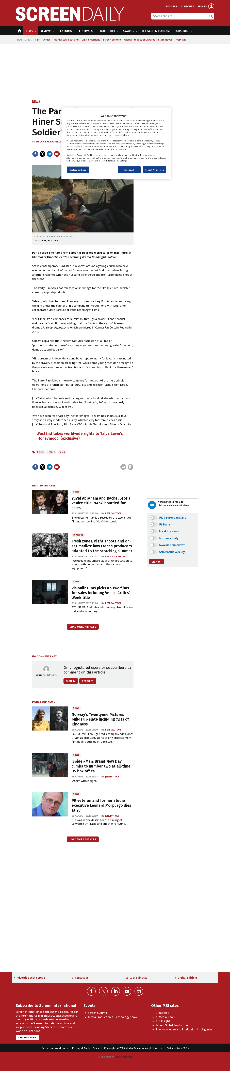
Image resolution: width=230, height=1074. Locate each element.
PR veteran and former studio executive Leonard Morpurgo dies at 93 (101, 805)
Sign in (202, 6)
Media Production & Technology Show (112, 1017)
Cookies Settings (77, 170)
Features (78, 534)
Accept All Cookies (154, 170)
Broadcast (162, 1013)
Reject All (129, 170)
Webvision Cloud (123, 1056)
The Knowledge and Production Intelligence (184, 1029)
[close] (133, 460)
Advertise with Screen (31, 977)
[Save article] (130, 467)
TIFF (37, 39)
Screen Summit (112, 39)
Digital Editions (188, 977)
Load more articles (83, 626)
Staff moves (165, 39)
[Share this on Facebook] (35, 154)
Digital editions (91, 39)
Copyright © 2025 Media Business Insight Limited (133, 1048)
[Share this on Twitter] (42, 154)
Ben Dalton (113, 513)
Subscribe (187, 6)
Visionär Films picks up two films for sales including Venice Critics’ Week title (101, 593)
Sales (62, 452)
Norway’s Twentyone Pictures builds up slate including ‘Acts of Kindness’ (100, 719)
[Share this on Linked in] (50, 154)
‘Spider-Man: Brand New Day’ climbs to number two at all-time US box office (101, 766)
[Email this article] (57, 154)
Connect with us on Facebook (91, 991)
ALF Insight (163, 1021)
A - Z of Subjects (136, 977)
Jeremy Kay (112, 776)
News (36, 101)
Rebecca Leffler (115, 556)
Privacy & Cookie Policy (85, 1048)
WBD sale (180, 39)
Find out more (27, 1037)
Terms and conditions (54, 1048)
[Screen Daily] (70, 20)
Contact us (82, 977)
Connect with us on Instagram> (139, 991)
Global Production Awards (139, 39)
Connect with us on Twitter (103, 991)
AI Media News (165, 1017)
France (51, 452)
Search (211, 16)
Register (171, 6)
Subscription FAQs (178, 1048)
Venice (47, 39)
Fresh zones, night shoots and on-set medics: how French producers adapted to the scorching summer (102, 546)
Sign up (156, 561)
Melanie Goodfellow (50, 141)
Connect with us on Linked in (115, 991)
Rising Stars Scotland (66, 39)
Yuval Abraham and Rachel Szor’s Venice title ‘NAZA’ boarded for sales (101, 503)
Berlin (40, 452)
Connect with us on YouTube (127, 991)
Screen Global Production (172, 1025)
